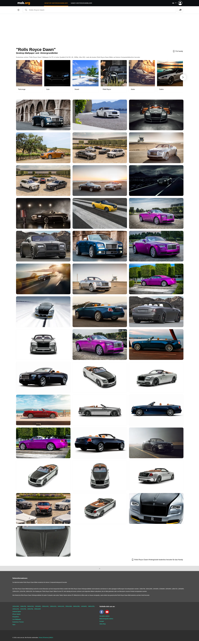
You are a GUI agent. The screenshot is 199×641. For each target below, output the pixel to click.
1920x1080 (15, 606)
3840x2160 (30, 606)
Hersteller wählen (104, 616)
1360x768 (30, 609)
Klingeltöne (15, 617)
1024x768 (23, 609)
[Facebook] (102, 613)
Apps (13, 624)
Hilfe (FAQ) (103, 624)
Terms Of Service (43, 637)
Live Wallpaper (16, 619)
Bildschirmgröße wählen (106, 618)
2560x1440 (45, 606)
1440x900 (84, 606)
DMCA (51, 637)
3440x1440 (61, 606)
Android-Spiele (16, 611)
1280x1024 (53, 606)
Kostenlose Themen (18, 622)
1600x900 (38, 606)
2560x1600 (37, 609)
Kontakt (102, 621)
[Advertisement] (99, 29)
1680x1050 (91, 606)
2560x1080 (68, 606)
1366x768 (23, 606)
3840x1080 (76, 606)
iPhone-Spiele (16, 614)
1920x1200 (15, 609)
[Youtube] (107, 613)
